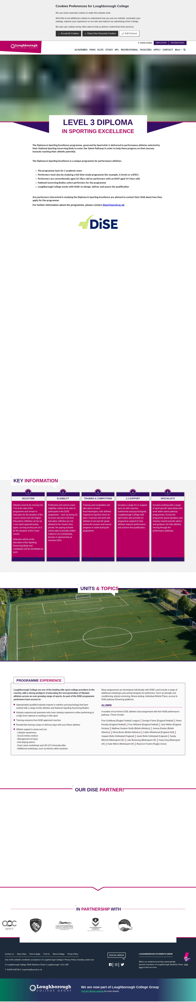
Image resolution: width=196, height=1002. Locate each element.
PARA (92, 50)
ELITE (100, 50)
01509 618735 (13, 969)
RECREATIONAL (129, 50)
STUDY (109, 50)
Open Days (21, 954)
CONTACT (168, 50)
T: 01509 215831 (145, 43)
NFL (117, 50)
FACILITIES (146, 50)
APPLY (157, 50)
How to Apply (34, 954)
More (177, 50)
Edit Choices (131, 33)
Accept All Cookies (70, 33)
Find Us (46, 954)
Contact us (9, 954)
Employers (161, 43)
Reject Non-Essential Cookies (101, 33)
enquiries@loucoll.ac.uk (32, 969)
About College (59, 954)
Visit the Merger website (92, 991)
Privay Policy (72, 954)
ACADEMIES (81, 50)
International (178, 43)
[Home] (24, 46)
